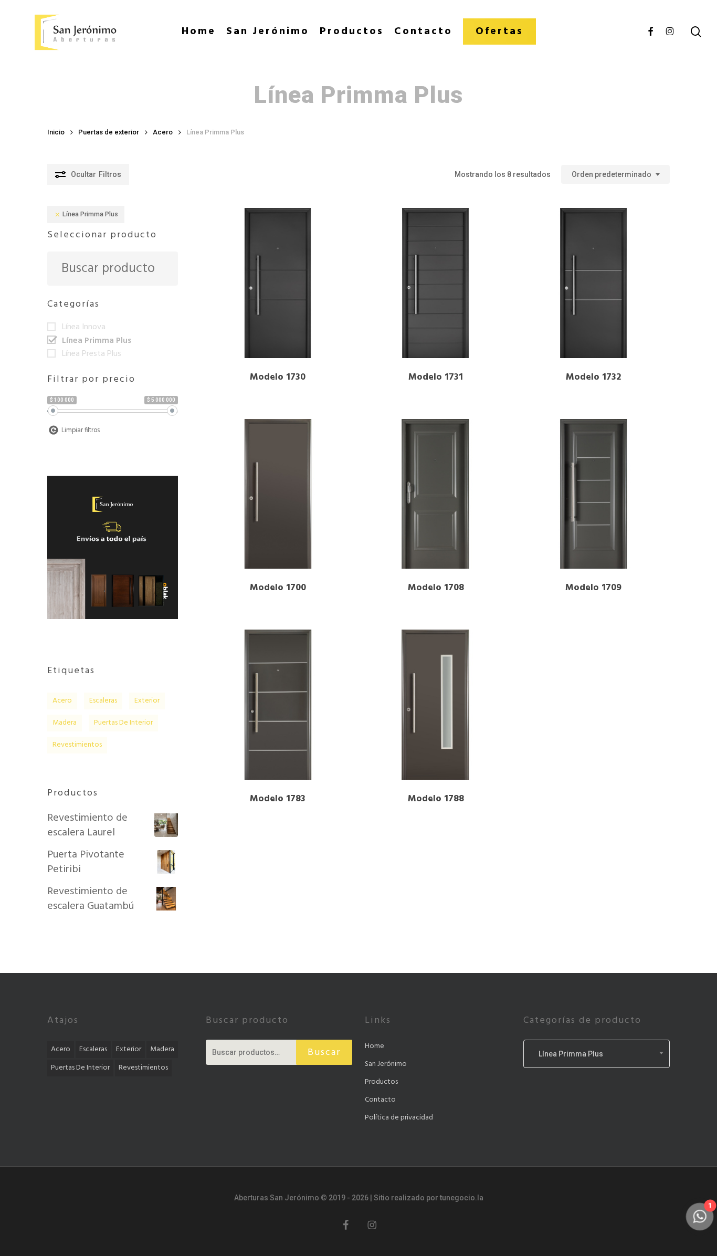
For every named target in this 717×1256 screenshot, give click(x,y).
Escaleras (103, 701)
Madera (64, 723)
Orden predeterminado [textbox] (611, 174)
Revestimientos (77, 745)
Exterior (147, 701)
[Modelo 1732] (594, 283)
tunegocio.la (461, 1198)
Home (374, 1046)
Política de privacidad (399, 1118)
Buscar (324, 1052)
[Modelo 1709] (594, 494)
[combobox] (615, 174)
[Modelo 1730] (278, 283)
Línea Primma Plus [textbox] (566, 1054)
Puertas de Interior (123, 723)
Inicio (56, 132)
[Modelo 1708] (436, 494)
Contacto (380, 1100)
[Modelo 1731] (436, 283)
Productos (381, 1082)
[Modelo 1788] (436, 705)
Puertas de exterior (108, 132)
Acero (163, 132)
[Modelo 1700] (278, 494)
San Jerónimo (386, 1064)
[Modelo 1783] (278, 705)
